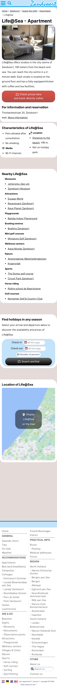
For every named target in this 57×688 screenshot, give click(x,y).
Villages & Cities (11, 650)
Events (34, 534)
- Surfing (7, 669)
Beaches (7, 618)
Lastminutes (9, 608)
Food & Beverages (40, 531)
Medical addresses (40, 552)
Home (5, 531)
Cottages (7, 574)
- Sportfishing (10, 673)
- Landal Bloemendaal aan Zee (14, 584)
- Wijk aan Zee (38, 600)
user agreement (25, 681)
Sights (5, 622)
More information (18, 117)
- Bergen (35, 581)
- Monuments (9, 630)
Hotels (5, 604)
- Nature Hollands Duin (43, 630)
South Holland (38, 618)
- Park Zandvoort (11, 601)
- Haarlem (35, 614)
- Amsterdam (37, 610)
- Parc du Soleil (10, 597)
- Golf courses (10, 666)
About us (35, 664)
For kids (6, 548)
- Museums (8, 626)
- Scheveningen (39, 642)
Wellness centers (11, 646)
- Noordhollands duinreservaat (39, 595)
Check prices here (28, 96)
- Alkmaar (35, 585)
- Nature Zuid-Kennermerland (38, 606)
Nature (6, 654)
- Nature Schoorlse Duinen (41, 572)
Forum (33, 556)
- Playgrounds (10, 642)
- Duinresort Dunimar (14, 578)
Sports (6, 658)
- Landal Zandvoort (13, 589)
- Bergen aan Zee (40, 577)
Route (33, 544)
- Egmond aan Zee (40, 589)
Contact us (36, 673)
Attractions (8, 638)
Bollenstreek (37, 626)
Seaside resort (10, 540)
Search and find (30, 361)
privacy (36, 681)
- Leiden (34, 622)
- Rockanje (36, 654)
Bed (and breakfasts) (14, 566)
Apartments (9, 562)
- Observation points (13, 634)
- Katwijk (35, 638)
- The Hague (37, 646)
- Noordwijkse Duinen (14, 593)
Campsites (8, 570)
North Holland (38, 566)
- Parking (35, 548)
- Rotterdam (37, 650)
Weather (7, 552)
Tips (4, 544)
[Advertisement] (28, 163)
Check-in (17, 342)
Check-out (17, 348)
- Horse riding (10, 662)
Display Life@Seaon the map (28, 419)
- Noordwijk (36, 634)
